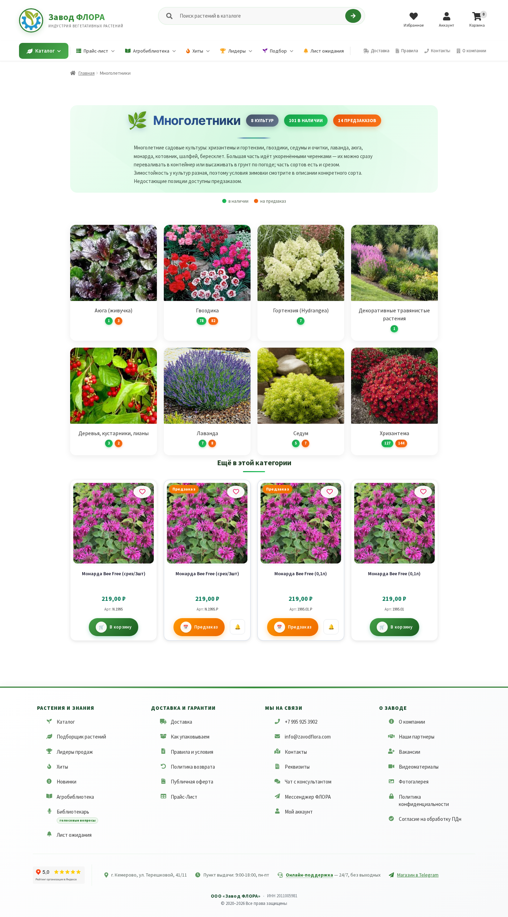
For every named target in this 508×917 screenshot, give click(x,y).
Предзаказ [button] (206, 627)
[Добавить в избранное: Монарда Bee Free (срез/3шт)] (142, 492)
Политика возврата (193, 766)
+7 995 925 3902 (301, 721)
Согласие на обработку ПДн (430, 819)
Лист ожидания (74, 835)
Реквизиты (297, 766)
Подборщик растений (81, 736)
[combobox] (261, 16)
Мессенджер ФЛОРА (308, 797)
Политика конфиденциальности (424, 800)
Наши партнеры (416, 736)
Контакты (296, 752)
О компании (412, 721)
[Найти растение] (353, 16)
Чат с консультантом (308, 781)
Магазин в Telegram (418, 875)
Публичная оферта (192, 781)
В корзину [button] (120, 627)
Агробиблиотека (75, 797)
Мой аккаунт (299, 811)
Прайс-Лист (184, 797)
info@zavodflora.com (308, 736)
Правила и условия (192, 752)
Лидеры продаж (75, 752)
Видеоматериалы (419, 766)
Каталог (66, 721)
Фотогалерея (414, 781)
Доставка (181, 721)
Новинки (66, 781)
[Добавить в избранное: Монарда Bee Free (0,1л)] (329, 492)
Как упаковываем (190, 736)
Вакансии (409, 752)
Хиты (62, 766)
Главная (86, 73)
